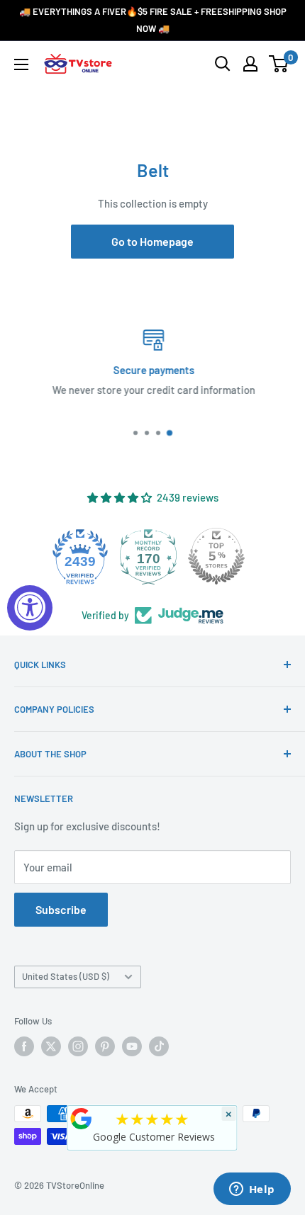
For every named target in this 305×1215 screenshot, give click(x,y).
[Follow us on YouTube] (132, 1046)
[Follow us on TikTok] (159, 1046)
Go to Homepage (152, 241)
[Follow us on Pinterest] (105, 1046)
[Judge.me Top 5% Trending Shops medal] (227, 556)
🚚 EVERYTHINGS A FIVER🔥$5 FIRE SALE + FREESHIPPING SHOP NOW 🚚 (153, 20)
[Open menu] (21, 64)
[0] (279, 63)
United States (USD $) (65, 976)
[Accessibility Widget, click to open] (29, 608)
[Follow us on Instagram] (78, 1046)
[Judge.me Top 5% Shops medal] (159, 556)
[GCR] (81, 1118)
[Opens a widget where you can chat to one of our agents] (252, 1190)
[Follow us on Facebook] (24, 1046)
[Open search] (223, 64)
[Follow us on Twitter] (51, 1046)
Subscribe (61, 909)
